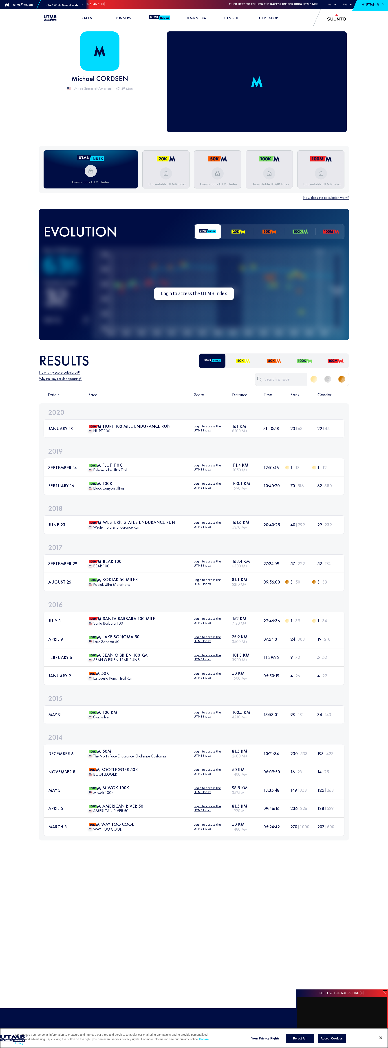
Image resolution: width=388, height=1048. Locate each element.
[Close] (381, 1038)
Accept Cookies (332, 1038)
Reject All (299, 1038)
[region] (194, 1038)
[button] (64, 5)
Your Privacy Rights (265, 1038)
